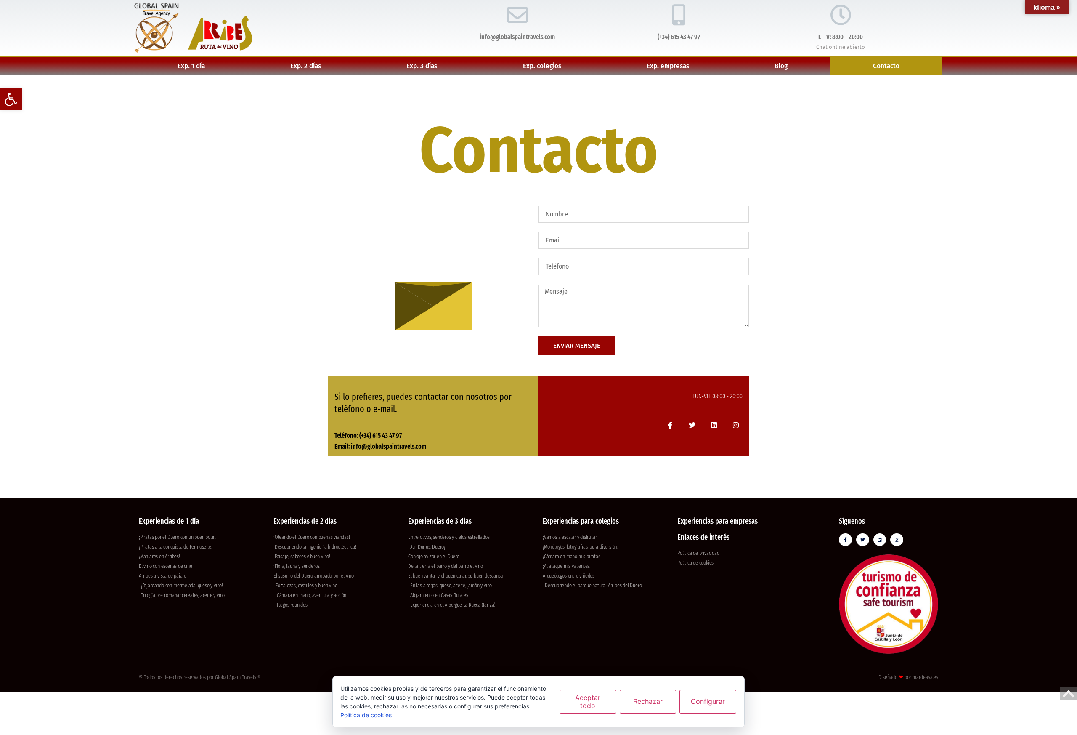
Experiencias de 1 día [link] (169, 521)
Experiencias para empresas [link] (717, 521)
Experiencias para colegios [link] (581, 521)
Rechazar (648, 701)
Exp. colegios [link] (542, 65)
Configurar (708, 701)
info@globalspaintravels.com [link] (517, 37)
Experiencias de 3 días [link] (440, 521)
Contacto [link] (886, 65)
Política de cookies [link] (366, 715)
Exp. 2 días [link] (305, 65)
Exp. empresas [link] (668, 65)
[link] (11, 99)
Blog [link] (781, 65)
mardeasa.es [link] (925, 677)
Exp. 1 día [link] (191, 65)
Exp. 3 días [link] (421, 65)
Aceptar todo (587, 701)
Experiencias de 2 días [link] (305, 521)
